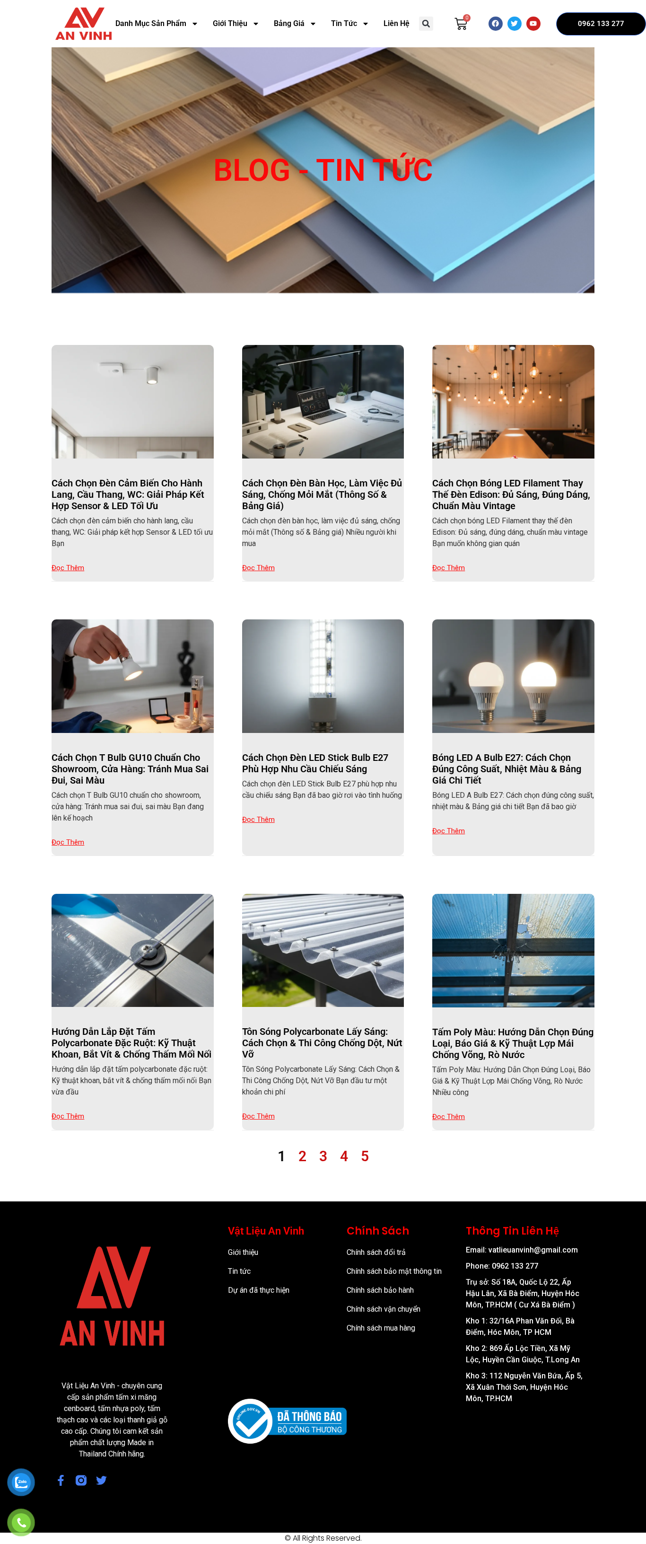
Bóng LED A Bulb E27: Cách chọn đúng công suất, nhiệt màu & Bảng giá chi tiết (506, 769)
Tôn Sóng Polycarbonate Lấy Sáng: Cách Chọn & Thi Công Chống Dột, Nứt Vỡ (322, 1043)
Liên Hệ (397, 23)
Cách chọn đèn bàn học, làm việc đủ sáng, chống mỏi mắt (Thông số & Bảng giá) (322, 494)
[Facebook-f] (60, 1480)
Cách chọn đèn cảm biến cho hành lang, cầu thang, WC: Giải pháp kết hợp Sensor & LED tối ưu (128, 494)
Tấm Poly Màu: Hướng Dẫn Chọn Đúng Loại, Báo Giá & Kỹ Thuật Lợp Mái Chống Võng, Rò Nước (513, 1043)
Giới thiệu (243, 1252)
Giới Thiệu (230, 23)
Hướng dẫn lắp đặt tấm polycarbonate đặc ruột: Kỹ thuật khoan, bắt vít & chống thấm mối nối (131, 1043)
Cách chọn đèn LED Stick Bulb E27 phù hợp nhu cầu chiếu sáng (315, 763)
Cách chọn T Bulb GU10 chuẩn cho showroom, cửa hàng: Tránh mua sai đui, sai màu (130, 769)
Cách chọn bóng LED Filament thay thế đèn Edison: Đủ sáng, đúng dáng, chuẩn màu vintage (511, 494)
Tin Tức (344, 23)
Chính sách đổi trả (376, 1252)
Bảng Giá (289, 23)
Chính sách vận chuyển (383, 1309)
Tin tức (239, 1271)
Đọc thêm (68, 568)
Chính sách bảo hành (380, 1290)
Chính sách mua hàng (381, 1327)
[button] (426, 24)
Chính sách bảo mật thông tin (394, 1271)
